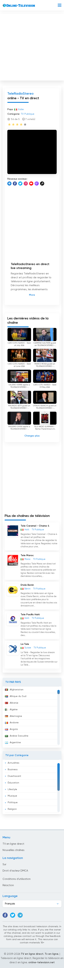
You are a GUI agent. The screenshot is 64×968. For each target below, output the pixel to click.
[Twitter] (20, 183)
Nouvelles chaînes (13, 850)
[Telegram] (20, 915)
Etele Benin (27, 585)
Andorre (14, 722)
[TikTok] (42, 183)
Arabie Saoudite (19, 736)
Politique (13, 802)
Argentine (15, 742)
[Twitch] (37, 183)
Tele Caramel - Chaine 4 (35, 526)
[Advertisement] (32, 46)
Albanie (14, 703)
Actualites (13, 763)
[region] (32, 717)
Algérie (14, 709)
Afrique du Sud (18, 696)
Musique (12, 796)
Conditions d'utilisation (17, 879)
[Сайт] (9, 183)
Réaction (8, 885)
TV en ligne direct (13, 844)
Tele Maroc (27, 555)
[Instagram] (26, 183)
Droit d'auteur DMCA (15, 870)
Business (13, 769)
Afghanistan (16, 689)
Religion (12, 809)
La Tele (25, 644)
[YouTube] (31, 183)
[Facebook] (15, 183)
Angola (14, 729)
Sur (4, 864)
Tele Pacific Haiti (30, 614)
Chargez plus (32, 436)
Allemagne (16, 716)
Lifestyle (12, 789)
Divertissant (14, 776)
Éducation (13, 783)
